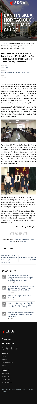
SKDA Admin (4, 67)
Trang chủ (4, 43)
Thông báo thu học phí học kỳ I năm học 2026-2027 (20, 296)
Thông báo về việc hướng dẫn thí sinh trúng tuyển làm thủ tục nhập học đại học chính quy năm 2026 (21, 314)
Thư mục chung (17, 27)
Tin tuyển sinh (5, 376)
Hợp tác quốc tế (15, 72)
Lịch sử (4, 356)
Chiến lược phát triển (7, 362)
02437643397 (7, 339)
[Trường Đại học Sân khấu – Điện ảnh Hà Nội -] (18, 3)
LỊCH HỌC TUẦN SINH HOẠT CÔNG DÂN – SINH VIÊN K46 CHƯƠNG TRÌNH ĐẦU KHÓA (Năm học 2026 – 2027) (21, 305)
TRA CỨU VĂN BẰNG (7, 382)
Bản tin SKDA (18, 15)
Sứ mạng (4, 359)
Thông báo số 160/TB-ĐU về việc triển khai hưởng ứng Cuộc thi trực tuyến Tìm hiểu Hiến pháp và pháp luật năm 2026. (21, 288)
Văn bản (4, 365)
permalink (23, 241)
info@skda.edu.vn (9, 343)
